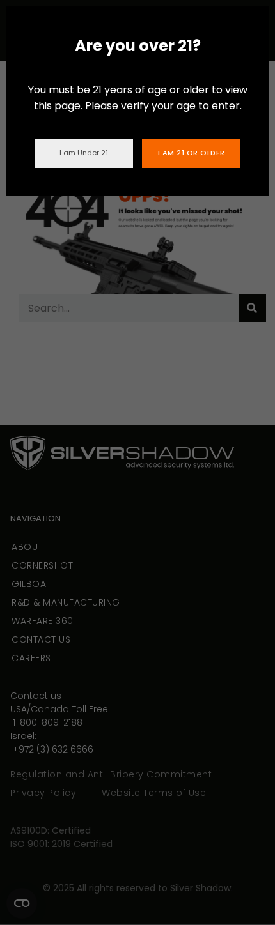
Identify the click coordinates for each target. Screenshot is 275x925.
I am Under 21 (83, 153)
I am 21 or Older (191, 153)
